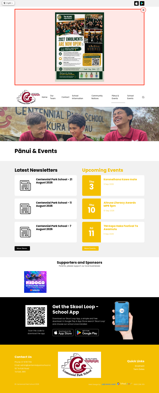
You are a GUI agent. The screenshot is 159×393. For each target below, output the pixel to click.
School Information (77, 97)
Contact (65, 97)
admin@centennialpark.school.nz (35, 365)
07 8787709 (26, 362)
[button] (8, 3)
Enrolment (139, 366)
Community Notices (97, 97)
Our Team (53, 97)
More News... (22, 248)
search (143, 97)
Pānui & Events (115, 97)
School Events (130, 97)
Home (44, 97)
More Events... (90, 248)
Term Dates (138, 369)
